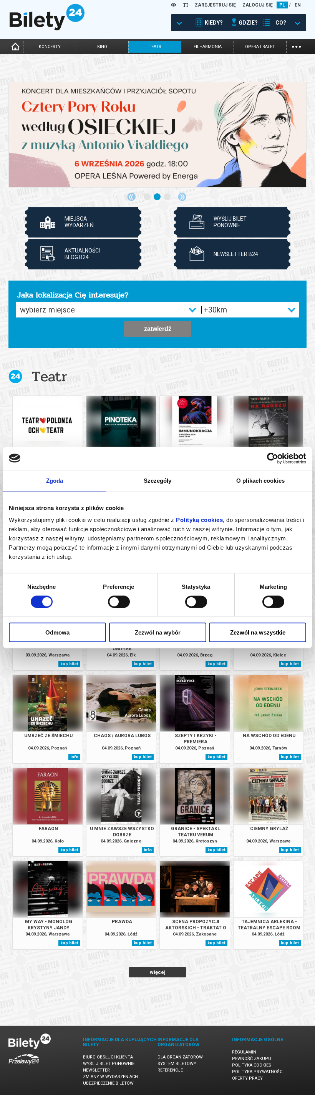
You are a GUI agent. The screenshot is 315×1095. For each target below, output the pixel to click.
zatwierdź (157, 329)
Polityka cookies (251, 1065)
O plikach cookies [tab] (260, 480)
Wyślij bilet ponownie (108, 1063)
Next (182, 197)
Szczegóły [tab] (158, 480)
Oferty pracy (247, 1078)
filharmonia (208, 46)
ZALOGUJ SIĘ (257, 5)
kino (102, 46)
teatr (155, 46)
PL (282, 5)
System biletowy (177, 1063)
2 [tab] (157, 197)
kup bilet (69, 663)
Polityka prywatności (258, 1071)
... (296, 46)
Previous (131, 197)
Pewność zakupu (251, 1058)
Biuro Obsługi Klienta (108, 1057)
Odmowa (57, 632)
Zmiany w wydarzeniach (110, 1076)
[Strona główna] (47, 28)
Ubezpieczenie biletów (108, 1083)
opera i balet (260, 46)
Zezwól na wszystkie (257, 632)
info (74, 756)
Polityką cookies (199, 520)
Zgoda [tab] (54, 480)
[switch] (119, 601)
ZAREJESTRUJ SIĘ (215, 5)
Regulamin (244, 1052)
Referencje (170, 1070)
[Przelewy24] (23, 1065)
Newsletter (96, 1070)
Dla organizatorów (180, 1057)
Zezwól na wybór (158, 632)
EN (298, 5)
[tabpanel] (157, 134)
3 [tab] (167, 197)
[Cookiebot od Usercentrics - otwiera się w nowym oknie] (272, 458)
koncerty (50, 46)
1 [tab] (147, 197)
